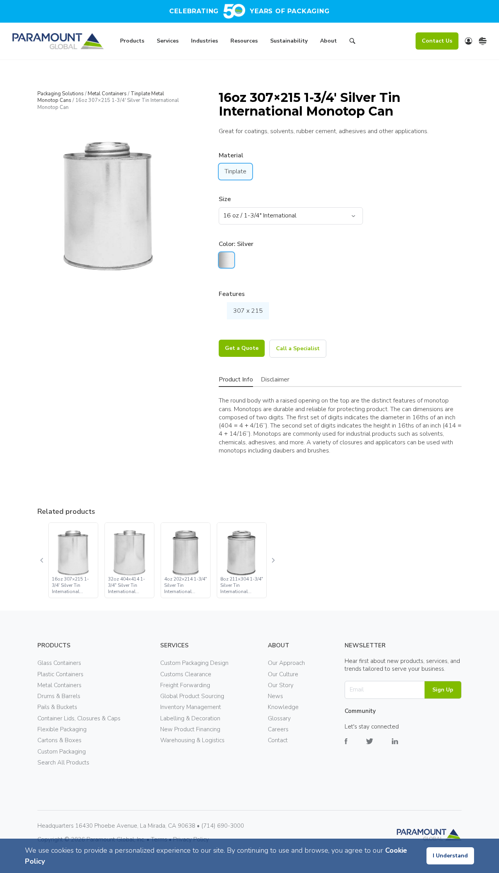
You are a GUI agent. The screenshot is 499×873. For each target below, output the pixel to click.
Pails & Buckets (57, 707)
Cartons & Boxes (59, 740)
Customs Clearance (185, 674)
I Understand (450, 855)
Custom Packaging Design (194, 663)
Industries (204, 41)
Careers (278, 729)
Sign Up (442, 689)
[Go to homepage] (58, 41)
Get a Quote (241, 348)
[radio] (226, 260)
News (275, 696)
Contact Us (437, 41)
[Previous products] (42, 560)
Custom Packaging (61, 751)
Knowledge (283, 707)
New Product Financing (190, 729)
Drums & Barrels (58, 696)
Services (168, 41)
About (328, 41)
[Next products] (273, 560)
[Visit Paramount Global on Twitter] (379, 747)
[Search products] (352, 42)
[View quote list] (468, 41)
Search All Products (63, 762)
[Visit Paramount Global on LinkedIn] (404, 747)
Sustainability (289, 41)
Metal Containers (107, 93)
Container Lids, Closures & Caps (78, 718)
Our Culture (283, 674)
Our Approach (286, 663)
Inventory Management (190, 707)
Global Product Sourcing (192, 696)
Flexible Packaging (62, 729)
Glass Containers (59, 663)
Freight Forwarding (185, 685)
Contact (278, 740)
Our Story (281, 685)
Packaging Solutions (60, 93)
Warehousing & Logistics (192, 740)
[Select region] (483, 41)
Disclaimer (275, 379)
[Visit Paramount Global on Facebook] (355, 747)
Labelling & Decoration (190, 718)
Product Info (236, 379)
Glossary (279, 718)
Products (132, 41)
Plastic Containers (60, 674)
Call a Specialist (298, 348)
